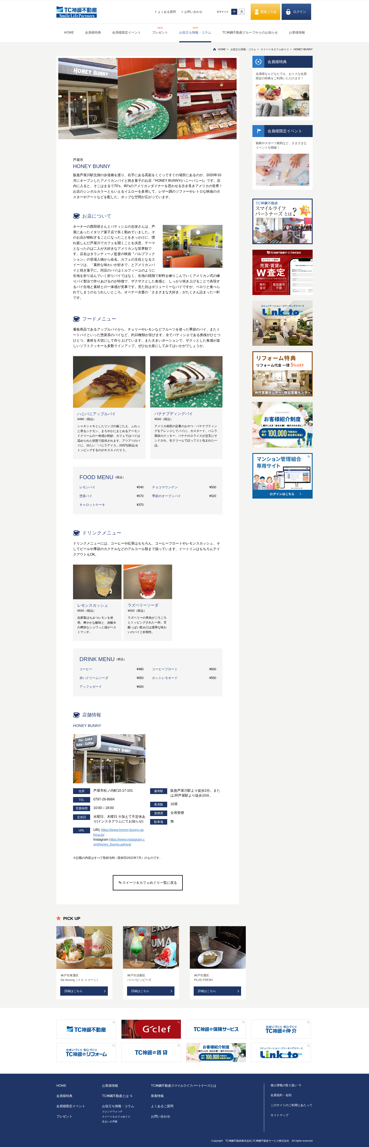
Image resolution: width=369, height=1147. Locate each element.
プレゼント (160, 30)
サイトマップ (279, 1115)
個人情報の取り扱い (284, 1085)
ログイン (299, 11)
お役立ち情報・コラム (195, 30)
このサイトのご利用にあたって (291, 1105)
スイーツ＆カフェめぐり (275, 49)
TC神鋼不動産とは (115, 1096)
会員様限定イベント (126, 32)
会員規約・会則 (281, 1095)
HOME (69, 32)
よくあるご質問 (162, 1106)
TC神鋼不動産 (183, 1085)
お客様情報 (297, 32)
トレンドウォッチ (112, 1111)
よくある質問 (167, 11)
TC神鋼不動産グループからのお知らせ (250, 32)
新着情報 (157, 1096)
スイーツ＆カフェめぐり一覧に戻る (149, 882)
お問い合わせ (193, 11)
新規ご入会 (269, 11)
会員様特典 (93, 32)
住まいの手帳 (109, 1121)
